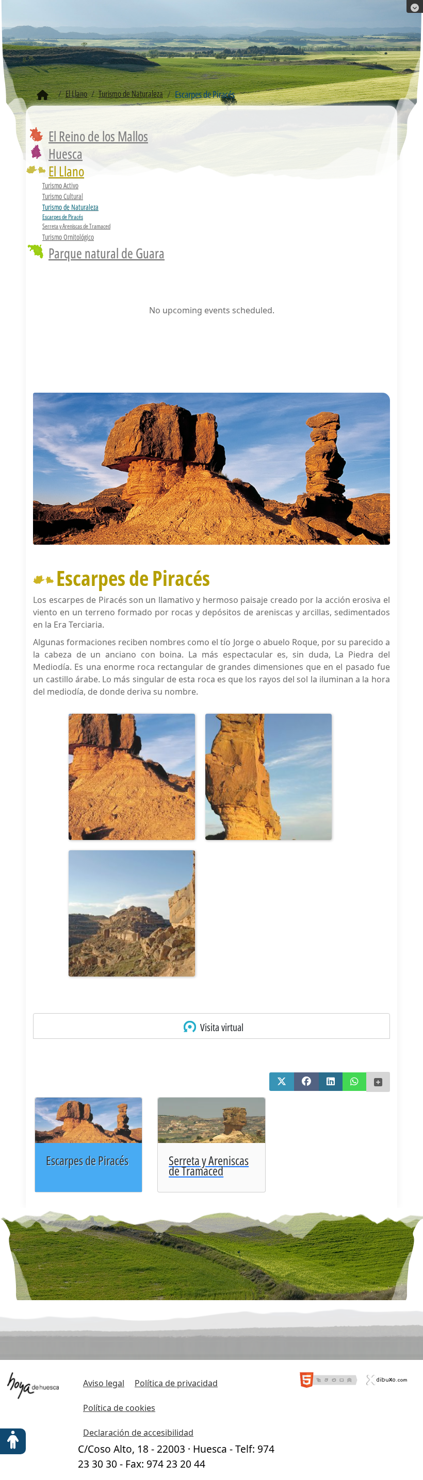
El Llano (66, 171)
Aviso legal (103, 1383)
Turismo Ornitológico (68, 237)
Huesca (65, 153)
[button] (281, 1081)
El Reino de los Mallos (98, 136)
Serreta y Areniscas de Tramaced (76, 226)
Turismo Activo (60, 185)
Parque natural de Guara (106, 253)
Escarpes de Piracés (62, 216)
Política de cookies (119, 1408)
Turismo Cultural (62, 196)
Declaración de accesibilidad (138, 1432)
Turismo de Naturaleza (70, 207)
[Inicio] (42, 95)
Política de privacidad (176, 1383)
